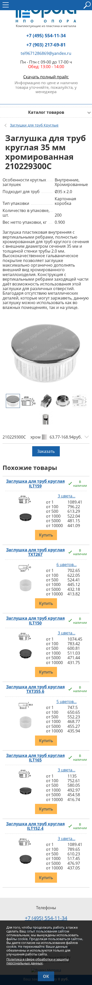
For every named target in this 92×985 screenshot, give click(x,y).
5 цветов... (66, 701)
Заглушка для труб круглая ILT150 (35, 620)
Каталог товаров (46, 112)
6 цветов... (66, 564)
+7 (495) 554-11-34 (46, 35)
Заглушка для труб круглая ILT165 (35, 758)
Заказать (46, 451)
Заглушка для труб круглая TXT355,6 (35, 689)
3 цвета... (66, 496)
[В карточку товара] (26, 504)
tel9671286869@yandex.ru (46, 53)
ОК (46, 976)
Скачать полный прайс (46, 76)
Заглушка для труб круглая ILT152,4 (35, 826)
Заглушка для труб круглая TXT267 (35, 552)
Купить (46, 535)
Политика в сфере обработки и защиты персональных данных (37, 961)
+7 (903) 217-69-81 (46, 44)
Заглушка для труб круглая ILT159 (35, 483)
